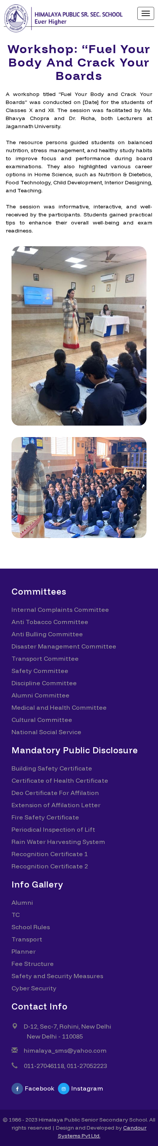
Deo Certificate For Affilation (55, 793)
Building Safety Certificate (52, 768)
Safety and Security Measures (57, 976)
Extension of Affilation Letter (56, 805)
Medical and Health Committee (59, 707)
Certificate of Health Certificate (60, 780)
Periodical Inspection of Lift (53, 829)
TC (16, 914)
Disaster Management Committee (64, 646)
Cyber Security (34, 988)
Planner (24, 951)
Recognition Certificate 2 (50, 866)
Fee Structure (33, 963)
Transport (27, 939)
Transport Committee (45, 658)
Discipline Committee (44, 683)
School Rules (31, 927)
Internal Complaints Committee (60, 609)
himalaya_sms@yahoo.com (65, 1050)
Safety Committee (40, 671)
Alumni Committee (40, 695)
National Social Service (46, 732)
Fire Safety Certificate (45, 817)
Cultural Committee (42, 719)
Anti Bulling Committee (47, 634)
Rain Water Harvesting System (58, 841)
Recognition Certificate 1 (50, 854)
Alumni (22, 902)
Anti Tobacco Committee (50, 622)
